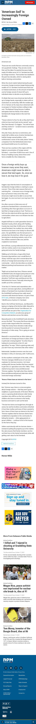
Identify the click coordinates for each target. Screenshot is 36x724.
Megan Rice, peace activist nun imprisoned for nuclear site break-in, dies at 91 (17, 588)
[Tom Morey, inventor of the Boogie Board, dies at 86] (17, 615)
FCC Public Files (7, 682)
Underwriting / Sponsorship (7, 693)
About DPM (6, 689)
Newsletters (22, 675)
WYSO (14, 439)
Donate (30, 2)
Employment (22, 689)
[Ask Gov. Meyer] (18, 517)
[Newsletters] (18, 499)
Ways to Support (23, 686)
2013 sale (5, 298)
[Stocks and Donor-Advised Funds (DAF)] (18, 473)
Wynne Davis (6, 635)
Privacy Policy (21, 672)
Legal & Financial (7, 679)
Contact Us (21, 693)
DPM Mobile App (23, 679)
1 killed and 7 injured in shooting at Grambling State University (17, 545)
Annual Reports (7, 686)
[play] (3, 722)
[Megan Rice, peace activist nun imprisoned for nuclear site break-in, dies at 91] (17, 572)
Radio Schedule (23, 682)
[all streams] (34, 722)
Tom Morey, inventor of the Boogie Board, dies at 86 (16, 630)
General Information (8, 675)
